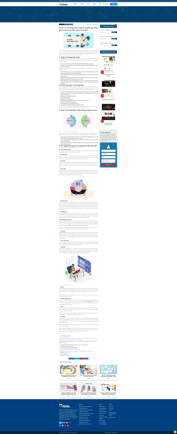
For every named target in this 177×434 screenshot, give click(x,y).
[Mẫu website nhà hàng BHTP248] (108, 88)
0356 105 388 (66, 355)
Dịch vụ (88, 3)
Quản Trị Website (102, 420)
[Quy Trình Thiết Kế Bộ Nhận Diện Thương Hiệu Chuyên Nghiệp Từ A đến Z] (108, 369)
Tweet (77, 358)
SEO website (101, 415)
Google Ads (101, 418)
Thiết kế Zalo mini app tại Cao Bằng (106, 36)
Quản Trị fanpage (102, 422)
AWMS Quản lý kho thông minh (84, 420)
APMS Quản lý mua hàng (83, 418)
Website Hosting (102, 413)
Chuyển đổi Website (102, 411)
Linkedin (86, 358)
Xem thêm (113, 32)
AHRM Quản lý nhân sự (83, 408)
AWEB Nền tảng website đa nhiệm (85, 423)
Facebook (71, 358)
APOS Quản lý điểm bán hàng (84, 415)
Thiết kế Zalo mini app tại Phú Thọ (106, 30)
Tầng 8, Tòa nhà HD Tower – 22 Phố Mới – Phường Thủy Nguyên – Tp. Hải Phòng (78, 351)
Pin (81, 358)
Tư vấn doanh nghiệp (103, 423)
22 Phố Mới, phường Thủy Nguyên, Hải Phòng (113, 414)
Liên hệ (69, 0)
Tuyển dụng (65, 0)
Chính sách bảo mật (115, 432)
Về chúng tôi (61, 0)
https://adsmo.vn (67, 352)
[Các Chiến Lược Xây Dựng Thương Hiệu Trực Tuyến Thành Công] (88, 369)
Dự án (100, 3)
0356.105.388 (112, 417)
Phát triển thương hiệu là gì (65, 335)
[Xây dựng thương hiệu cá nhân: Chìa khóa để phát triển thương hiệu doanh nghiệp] (68, 369)
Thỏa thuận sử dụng (108, 432)
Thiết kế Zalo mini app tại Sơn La (106, 43)
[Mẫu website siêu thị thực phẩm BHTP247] (108, 63)
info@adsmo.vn (66, 354)
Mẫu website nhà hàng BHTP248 (108, 99)
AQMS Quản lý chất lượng (83, 422)
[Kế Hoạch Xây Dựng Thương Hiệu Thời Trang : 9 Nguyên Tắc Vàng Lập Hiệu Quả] (88, 387)
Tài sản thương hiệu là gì (65, 336)
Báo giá (94, 3)
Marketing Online (102, 406)
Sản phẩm (82, 3)
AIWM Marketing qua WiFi (83, 411)
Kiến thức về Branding (68, 24)
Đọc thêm (68, 378)
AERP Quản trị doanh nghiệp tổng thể (85, 406)
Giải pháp (75, 3)
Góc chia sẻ (105, 3)
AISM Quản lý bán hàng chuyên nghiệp (86, 413)
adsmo (91, 24)
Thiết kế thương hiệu (103, 408)
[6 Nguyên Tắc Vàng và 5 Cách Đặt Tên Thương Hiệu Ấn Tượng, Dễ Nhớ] (108, 387)
